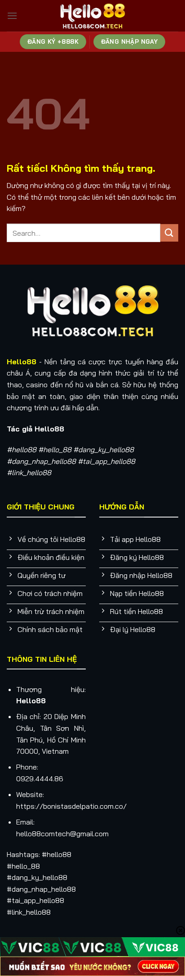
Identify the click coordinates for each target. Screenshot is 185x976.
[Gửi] (169, 233)
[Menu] (12, 16)
